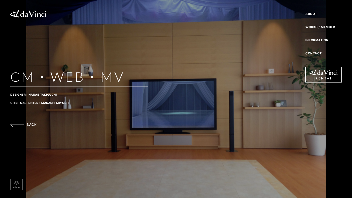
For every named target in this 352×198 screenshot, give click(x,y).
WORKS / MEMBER (320, 27)
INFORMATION (317, 40)
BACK (32, 124)
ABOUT (311, 14)
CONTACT (313, 53)
